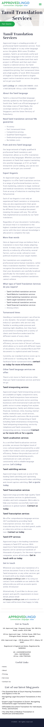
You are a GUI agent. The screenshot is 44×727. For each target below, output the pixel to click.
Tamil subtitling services (14, 469)
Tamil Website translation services (21, 294)
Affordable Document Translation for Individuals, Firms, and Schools (22, 708)
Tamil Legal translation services (20, 300)
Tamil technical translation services (21, 302)
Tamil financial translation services (21, 305)
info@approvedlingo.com (13, 599)
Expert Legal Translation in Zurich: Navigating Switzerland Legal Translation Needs (21, 703)
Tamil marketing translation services (22, 297)
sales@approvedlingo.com (14, 579)
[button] (40, 4)
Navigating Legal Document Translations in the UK (21, 698)
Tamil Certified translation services (21, 292)
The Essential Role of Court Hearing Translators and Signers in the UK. (21, 693)
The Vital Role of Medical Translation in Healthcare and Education (18, 713)
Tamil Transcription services (16, 514)
